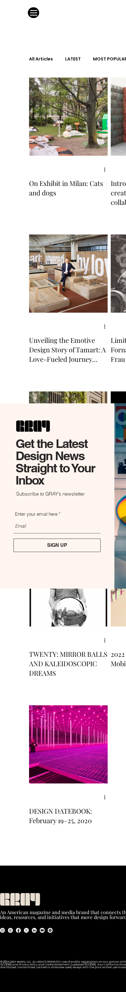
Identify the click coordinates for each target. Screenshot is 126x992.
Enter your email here (36, 514)
